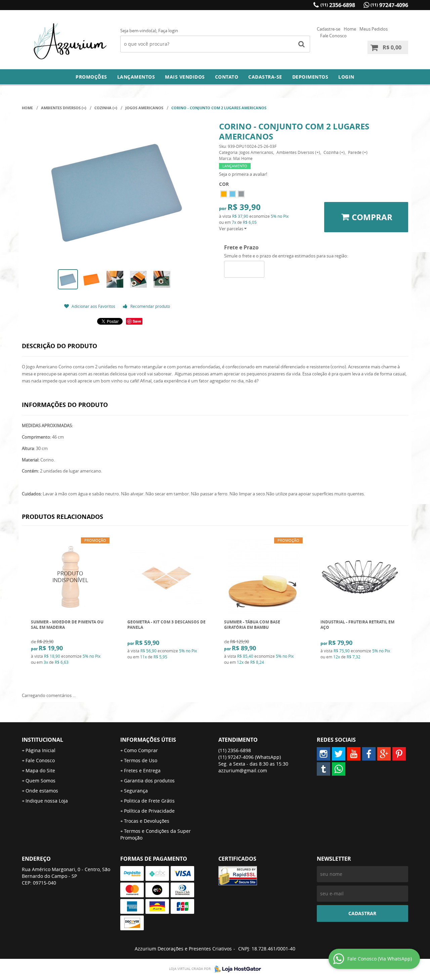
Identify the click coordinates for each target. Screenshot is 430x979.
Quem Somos (40, 780)
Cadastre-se (328, 29)
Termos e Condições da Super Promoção (155, 834)
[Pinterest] (399, 754)
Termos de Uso (140, 760)
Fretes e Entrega (142, 770)
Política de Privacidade (149, 811)
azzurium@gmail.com (242, 770)
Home (350, 29)
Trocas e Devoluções (146, 821)
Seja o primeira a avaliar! (243, 174)
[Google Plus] (384, 754)
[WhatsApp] (338, 769)
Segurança (136, 790)
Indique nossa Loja (47, 801)
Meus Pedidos (373, 29)
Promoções (91, 77)
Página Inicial (40, 750)
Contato (227, 77)
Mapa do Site (40, 770)
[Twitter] (338, 754)
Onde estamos (42, 790)
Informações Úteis (148, 739)
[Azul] (232, 194)
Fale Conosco (333, 36)
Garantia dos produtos (149, 780)
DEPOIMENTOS (310, 77)
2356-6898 (337, 5)
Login (346, 77)
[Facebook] (369, 754)
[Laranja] (223, 194)
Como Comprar (141, 750)
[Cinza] (241, 194)
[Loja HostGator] (236, 969)
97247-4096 (389, 5)
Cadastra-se (265, 77)
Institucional (42, 739)
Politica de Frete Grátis (149, 801)
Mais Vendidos (185, 77)
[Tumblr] (323, 769)
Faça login (168, 31)
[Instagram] (323, 754)
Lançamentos (136, 77)
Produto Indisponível (70, 576)
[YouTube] (353, 754)
